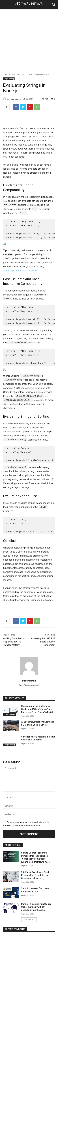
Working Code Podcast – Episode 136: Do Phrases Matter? (14, 641)
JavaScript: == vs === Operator (20, 270)
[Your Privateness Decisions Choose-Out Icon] (11, 892)
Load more (28, 919)
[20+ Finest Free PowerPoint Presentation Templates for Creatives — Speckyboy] (11, 876)
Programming (17, 74)
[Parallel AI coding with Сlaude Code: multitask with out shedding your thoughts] (11, 908)
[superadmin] (5, 98)
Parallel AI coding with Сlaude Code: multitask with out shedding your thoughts (36, 907)
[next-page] (10, 751)
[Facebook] (16, 107)
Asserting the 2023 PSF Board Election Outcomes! (43, 641)
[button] (53, 4)
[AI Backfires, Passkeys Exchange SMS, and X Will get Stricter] (11, 725)
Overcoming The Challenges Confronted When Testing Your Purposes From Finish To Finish (37, 709)
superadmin (15, 99)
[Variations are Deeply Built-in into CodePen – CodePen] (11, 740)
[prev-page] (5, 751)
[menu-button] (5, 4)
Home (6, 74)
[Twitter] (23, 107)
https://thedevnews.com (29, 685)
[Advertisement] (29, 39)
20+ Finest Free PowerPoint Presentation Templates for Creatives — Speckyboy (35, 875)
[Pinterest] (30, 107)
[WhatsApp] (37, 107)
